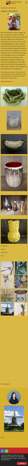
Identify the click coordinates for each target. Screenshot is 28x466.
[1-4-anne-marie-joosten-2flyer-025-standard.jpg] (21, 295)
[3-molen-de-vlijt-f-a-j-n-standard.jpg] (7, 309)
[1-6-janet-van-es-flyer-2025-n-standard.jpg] (21, 282)
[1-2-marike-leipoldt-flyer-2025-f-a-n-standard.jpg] (21, 268)
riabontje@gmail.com (6, 81)
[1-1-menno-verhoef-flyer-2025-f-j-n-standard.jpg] (7, 268)
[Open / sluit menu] (26, 2)
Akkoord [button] (22, 463)
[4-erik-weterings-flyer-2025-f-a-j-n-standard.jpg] (21, 309)
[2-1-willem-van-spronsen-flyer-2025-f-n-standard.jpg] (7, 282)
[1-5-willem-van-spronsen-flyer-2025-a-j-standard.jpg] (7, 295)
